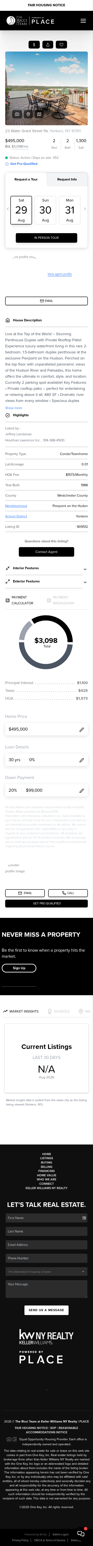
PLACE (84, 1421)
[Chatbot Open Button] (81, 1534)
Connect (46, 1184)
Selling (46, 1167)
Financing (46, 1171)
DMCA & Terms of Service (49, 1540)
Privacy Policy (20, 1540)
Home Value (46, 1175)
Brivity (43, 1534)
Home (46, 1154)
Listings (46, 1158)
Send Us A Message (46, 1310)
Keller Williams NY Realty (46, 1188)
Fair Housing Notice (46, 5)
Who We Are (46, 1179)
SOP (53, 1428)
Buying (46, 1162)
